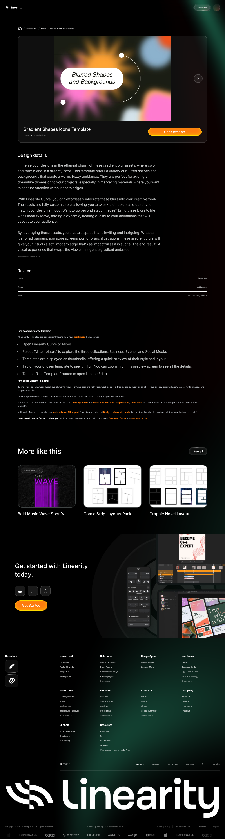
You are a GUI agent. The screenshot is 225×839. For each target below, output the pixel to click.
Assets (43, 28)
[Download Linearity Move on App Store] (11, 680)
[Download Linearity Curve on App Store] (11, 666)
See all (198, 451)
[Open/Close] (217, 8)
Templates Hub (31, 28)
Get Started (31, 605)
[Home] (13, 7)
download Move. (139, 418)
